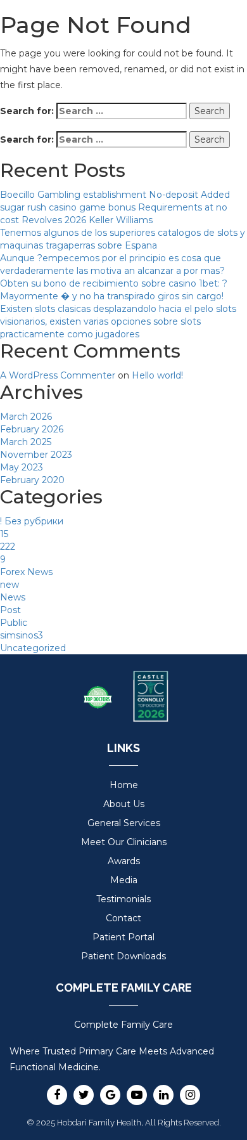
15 (4, 534)
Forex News (26, 572)
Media (123, 880)
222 (7, 546)
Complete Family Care (123, 1024)
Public (13, 622)
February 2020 (32, 480)
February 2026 (31, 429)
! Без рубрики (31, 521)
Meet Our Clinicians (124, 842)
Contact (123, 918)
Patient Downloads (123, 956)
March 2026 (26, 416)
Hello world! (157, 375)
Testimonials (123, 899)
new (9, 584)
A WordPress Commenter (57, 375)
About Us (123, 804)
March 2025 (25, 442)
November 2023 (36, 454)
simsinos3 (21, 635)
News (12, 597)
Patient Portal (123, 937)
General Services (123, 823)
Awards (124, 861)
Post (10, 610)
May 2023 (21, 467)
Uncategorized (33, 648)
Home (124, 785)
